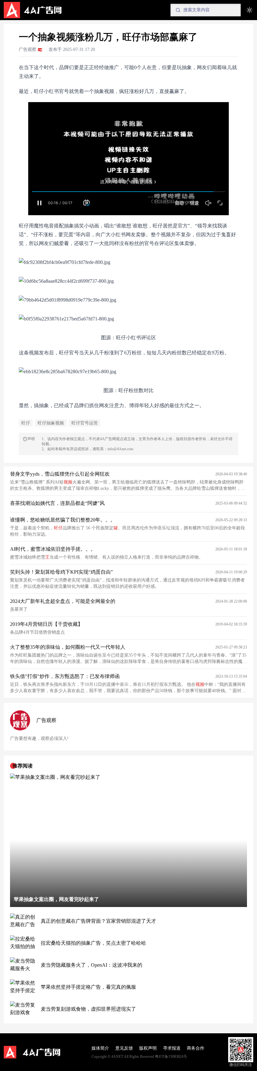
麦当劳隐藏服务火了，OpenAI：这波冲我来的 (91, 965)
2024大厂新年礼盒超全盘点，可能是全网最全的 (62, 601)
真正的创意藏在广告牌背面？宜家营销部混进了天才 (98, 921)
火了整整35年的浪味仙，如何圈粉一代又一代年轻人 (67, 647)
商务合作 (195, 1048)
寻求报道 (172, 1048)
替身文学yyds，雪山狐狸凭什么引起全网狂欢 (60, 474)
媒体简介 (100, 1048)
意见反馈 (124, 1048)
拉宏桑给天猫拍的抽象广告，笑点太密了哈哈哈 (93, 943)
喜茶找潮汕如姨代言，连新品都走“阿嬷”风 (57, 503)
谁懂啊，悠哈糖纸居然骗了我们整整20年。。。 (62, 519)
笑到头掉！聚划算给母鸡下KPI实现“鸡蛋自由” (61, 572)
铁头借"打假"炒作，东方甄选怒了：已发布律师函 (65, 676)
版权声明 (148, 1048)
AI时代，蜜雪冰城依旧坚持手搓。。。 (53, 549)
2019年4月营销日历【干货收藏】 (46, 624)
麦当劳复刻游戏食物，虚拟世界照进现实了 (88, 1009)
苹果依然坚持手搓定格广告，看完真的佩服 (88, 987)
